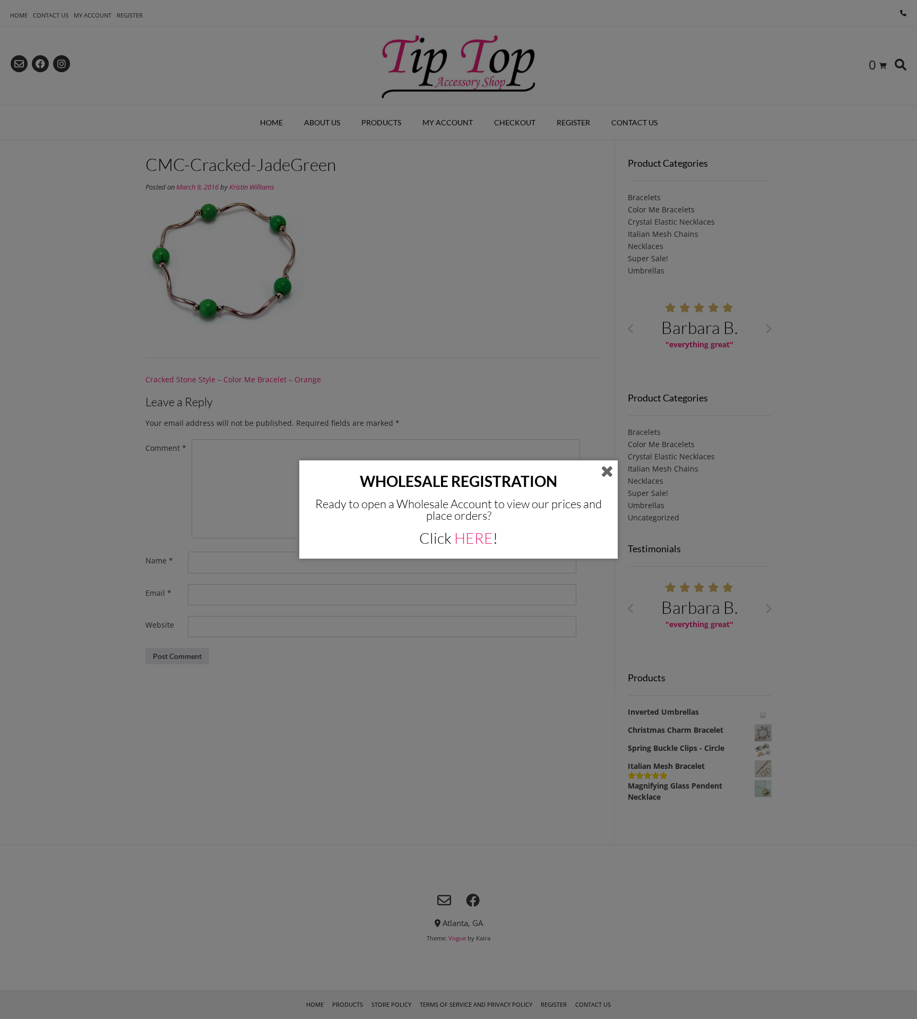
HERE (473, 538)
